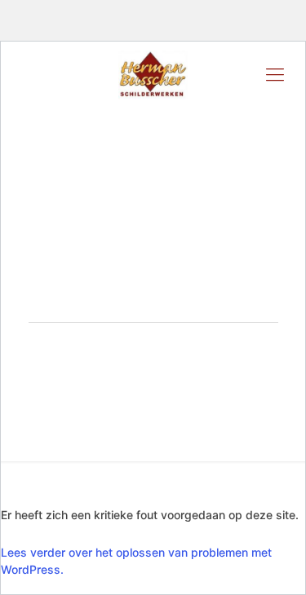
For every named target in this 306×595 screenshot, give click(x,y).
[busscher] (153, 74)
